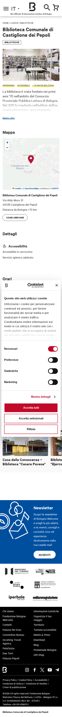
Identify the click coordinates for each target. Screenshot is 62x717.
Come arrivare (15, 217)
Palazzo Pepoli (11, 658)
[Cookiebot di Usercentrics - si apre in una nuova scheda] (31, 285)
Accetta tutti (31, 407)
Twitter (42, 670)
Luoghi (14, 22)
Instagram (27, 670)
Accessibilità (41, 679)
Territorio (39, 624)
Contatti (7, 624)
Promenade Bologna (45, 650)
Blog (36, 644)
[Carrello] (55, 7)
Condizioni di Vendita (36, 683)
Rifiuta (31, 429)
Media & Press (42, 634)
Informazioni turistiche (46, 611)
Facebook (35, 670)
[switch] (53, 360)
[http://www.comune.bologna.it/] (17, 601)
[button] (31, 159)
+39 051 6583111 (20, 704)
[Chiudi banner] (56, 285)
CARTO (55, 188)
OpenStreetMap (32, 188)
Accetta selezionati (31, 418)
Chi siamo (8, 611)
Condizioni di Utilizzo (13, 683)
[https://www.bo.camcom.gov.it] (45, 588)
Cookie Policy (25, 679)
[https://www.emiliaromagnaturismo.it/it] (45, 601)
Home (6, 22)
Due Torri (8, 653)
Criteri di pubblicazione (14, 687)
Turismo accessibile (45, 629)
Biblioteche (26, 22)
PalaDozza (8, 648)
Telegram (57, 670)
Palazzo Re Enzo (12, 629)
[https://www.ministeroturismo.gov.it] (16, 575)
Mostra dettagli (41, 396)
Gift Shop (39, 655)
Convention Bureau (13, 634)
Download (39, 639)
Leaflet (17, 188)
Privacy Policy (10, 679)
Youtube (50, 670)
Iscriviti (44, 555)
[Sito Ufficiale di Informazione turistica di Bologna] (32, 6)
